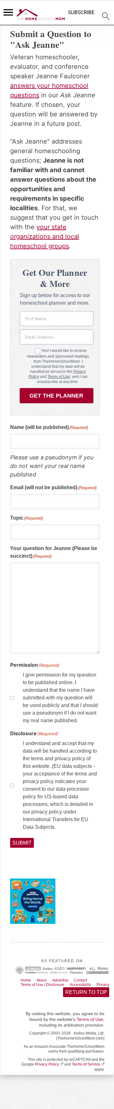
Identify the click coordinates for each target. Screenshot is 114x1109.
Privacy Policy (47, 1072)
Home (27, 981)
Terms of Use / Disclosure (47, 986)
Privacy (28, 991)
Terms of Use (59, 376)
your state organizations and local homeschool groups (44, 236)
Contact (90, 981)
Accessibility (91, 986)
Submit (22, 843)
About (45, 981)
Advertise (67, 981)
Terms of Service (86, 1072)
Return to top (86, 999)
